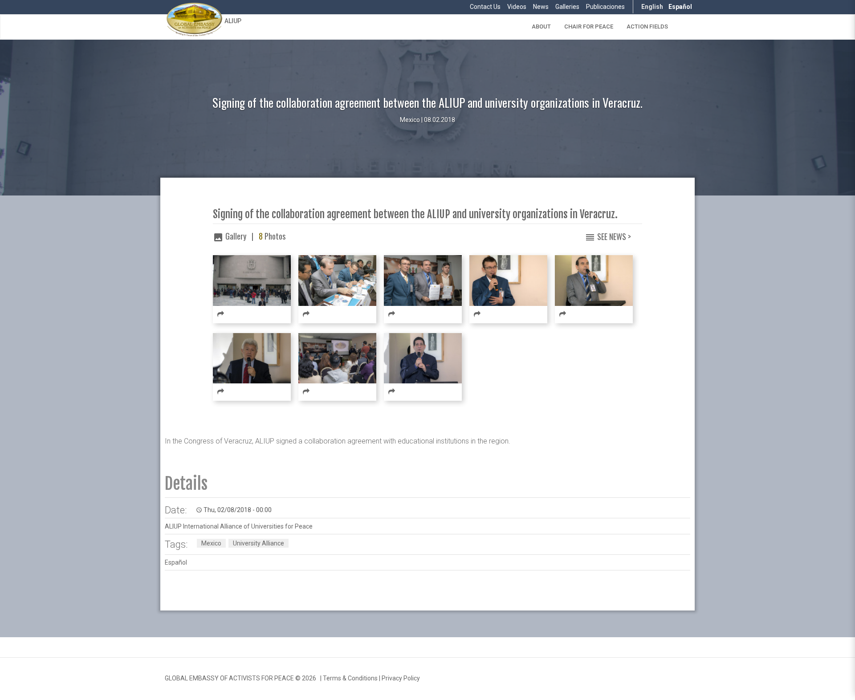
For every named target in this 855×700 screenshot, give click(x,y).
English (652, 6)
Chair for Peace (588, 26)
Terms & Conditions (350, 678)
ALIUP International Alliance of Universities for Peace (239, 526)
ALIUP (232, 20)
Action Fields (647, 26)
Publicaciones (605, 6)
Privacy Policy (401, 678)
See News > (614, 236)
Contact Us (485, 6)
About (541, 26)
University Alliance (258, 543)
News (541, 6)
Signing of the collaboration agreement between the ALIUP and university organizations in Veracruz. (415, 214)
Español (680, 6)
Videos (516, 6)
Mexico (211, 543)
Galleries (567, 6)
